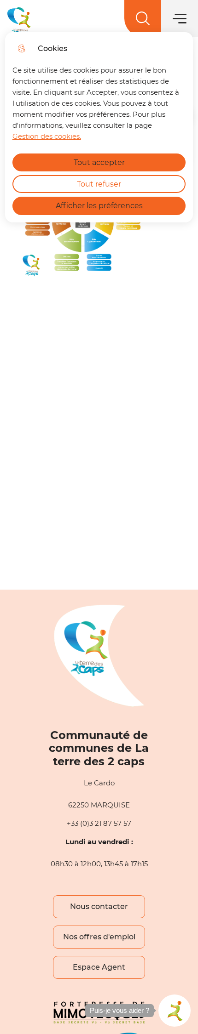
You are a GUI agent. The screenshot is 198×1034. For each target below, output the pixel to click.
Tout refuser (99, 184)
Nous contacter (99, 906)
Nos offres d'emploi (99, 936)
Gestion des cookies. (46, 136)
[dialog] (99, 127)
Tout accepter (99, 162)
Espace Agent (99, 967)
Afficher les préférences (99, 205)
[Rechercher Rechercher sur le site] (142, 18)
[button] (174, 1010)
